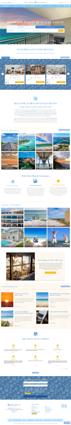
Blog (46, 406)
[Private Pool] (12, 237)
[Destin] (44, 142)
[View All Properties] (61, 160)
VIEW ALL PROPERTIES (64, 129)
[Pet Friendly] (58, 237)
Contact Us (49, 5)
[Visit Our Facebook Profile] (63, 406)
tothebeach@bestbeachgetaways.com (15, 409)
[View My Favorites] (64, 5)
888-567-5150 (15, 410)
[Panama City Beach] (26, 160)
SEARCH (60, 30)
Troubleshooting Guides (59, 312)
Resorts (12, 57)
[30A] (9, 142)
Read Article (17, 306)
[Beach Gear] (35, 217)
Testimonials (34, 414)
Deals (15, 5)
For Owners (32, 5)
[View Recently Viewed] (66, 5)
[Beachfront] (58, 217)
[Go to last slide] (3, 266)
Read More (35, 372)
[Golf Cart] (35, 237)
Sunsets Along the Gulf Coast (21, 294)
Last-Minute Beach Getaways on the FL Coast (24, 312)
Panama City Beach (30, 113)
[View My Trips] (69, 5)
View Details (19, 82)
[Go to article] (7, 299)
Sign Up (35, 396)
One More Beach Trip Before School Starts (60, 294)
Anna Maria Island (17, 420)
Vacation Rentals (5, 5)
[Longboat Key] (61, 142)
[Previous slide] (2, 74)
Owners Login (34, 413)
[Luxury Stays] (12, 217)
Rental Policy (58, 5)
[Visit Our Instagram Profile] (66, 406)
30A (35, 113)
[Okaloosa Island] (44, 160)
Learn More (20, 272)
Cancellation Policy (49, 409)
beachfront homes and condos (31, 111)
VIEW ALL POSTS (65, 286)
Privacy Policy (27, 393)
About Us (33, 406)
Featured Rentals (5, 57)
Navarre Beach (48, 113)
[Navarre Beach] (9, 160)
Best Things (23, 5)
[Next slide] (68, 74)
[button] (22, 66)
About (41, 5)
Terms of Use (47, 411)
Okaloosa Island (42, 113)
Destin (37, 113)
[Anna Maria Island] (26, 142)
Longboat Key (21, 114)
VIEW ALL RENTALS (65, 57)
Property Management (36, 411)
